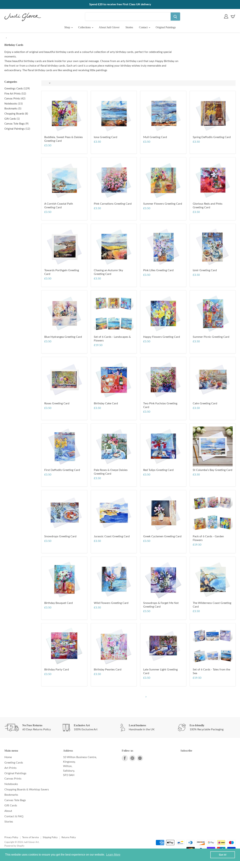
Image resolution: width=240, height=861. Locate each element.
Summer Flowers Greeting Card (162, 203)
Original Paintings (166, 27)
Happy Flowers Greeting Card (161, 336)
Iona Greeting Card (105, 137)
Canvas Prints (12, 778)
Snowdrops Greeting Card (60, 536)
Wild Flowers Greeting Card (111, 603)
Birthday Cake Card (106, 403)
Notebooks (11, 784)
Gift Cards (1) (12, 119)
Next (145, 697)
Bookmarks (11, 794)
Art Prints (10, 768)
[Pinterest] (132, 758)
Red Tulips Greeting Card (158, 470)
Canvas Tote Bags (15, 800)
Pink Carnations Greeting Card (113, 203)
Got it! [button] (222, 854)
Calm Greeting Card (205, 403)
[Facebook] (125, 758)
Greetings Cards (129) (17, 88)
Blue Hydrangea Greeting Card (63, 336)
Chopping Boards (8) (16, 113)
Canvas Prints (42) (14, 98)
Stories (129, 27)
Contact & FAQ (13, 816)
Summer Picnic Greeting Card (211, 336)
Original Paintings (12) (17, 129)
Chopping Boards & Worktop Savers (26, 789)
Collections (84, 27)
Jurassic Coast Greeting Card (112, 536)
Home (8, 757)
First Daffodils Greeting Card (62, 470)
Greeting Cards (13, 762)
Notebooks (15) (13, 103)
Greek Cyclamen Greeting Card (162, 536)
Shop (67, 27)
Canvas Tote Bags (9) (16, 123)
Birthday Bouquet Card (58, 603)
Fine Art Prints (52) (15, 93)
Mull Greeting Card (155, 137)
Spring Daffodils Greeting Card (212, 137)
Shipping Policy (50, 837)
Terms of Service (30, 837)
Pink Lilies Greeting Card (158, 270)
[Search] (175, 16)
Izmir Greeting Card (205, 270)
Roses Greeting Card (56, 403)
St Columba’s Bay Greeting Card (212, 470)
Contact (143, 27)
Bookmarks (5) (12, 108)
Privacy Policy (11, 837)
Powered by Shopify (14, 846)
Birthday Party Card (56, 669)
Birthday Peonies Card (107, 669)
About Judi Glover (109, 27)
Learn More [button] (113, 854)
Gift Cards (10, 805)
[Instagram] (140, 758)
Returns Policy (68, 837)
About (8, 811)
